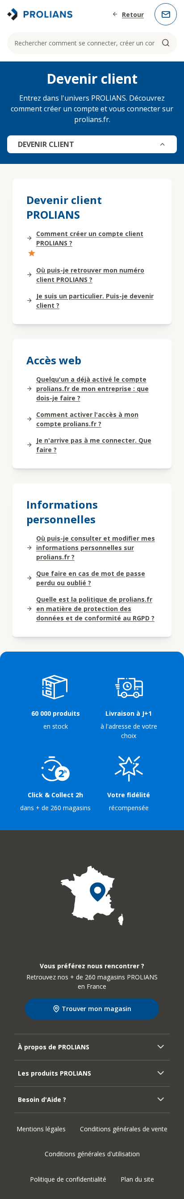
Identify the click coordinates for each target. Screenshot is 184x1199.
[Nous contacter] (166, 14)
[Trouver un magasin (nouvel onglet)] (92, 895)
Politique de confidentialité (68, 1179)
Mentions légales (41, 1129)
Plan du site (137, 1179)
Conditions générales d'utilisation (92, 1154)
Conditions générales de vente (123, 1129)
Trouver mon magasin (96, 1008)
